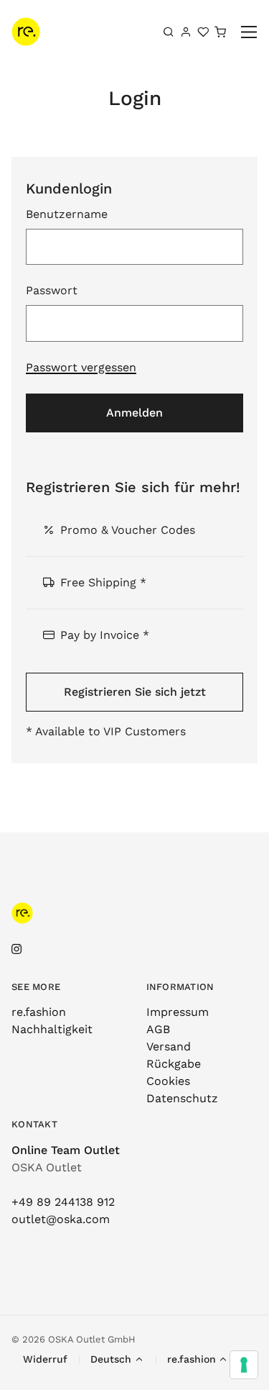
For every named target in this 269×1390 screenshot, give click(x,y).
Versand (168, 1046)
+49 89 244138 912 (63, 1202)
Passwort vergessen (81, 367)
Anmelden (134, 412)
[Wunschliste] (203, 31)
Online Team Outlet (65, 1150)
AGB (158, 1029)
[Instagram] (16, 949)
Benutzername (67, 214)
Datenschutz (182, 1098)
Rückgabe (173, 1064)
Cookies (168, 1081)
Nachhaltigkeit (52, 1029)
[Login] (185, 31)
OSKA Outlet (46, 1167)
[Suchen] (168, 31)
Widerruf (45, 1359)
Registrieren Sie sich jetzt (135, 692)
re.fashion (38, 1012)
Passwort (51, 290)
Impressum (177, 1012)
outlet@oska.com (60, 1219)
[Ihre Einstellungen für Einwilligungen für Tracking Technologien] (244, 1364)
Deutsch (110, 1359)
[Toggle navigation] (249, 32)
